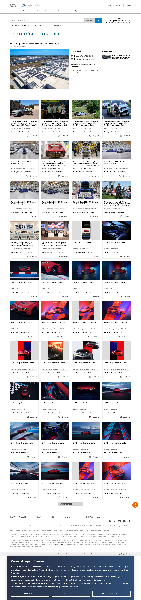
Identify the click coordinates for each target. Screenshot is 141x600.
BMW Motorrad (70, 517)
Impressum (44, 554)
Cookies (106, 554)
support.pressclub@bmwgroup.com (119, 22)
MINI (52, 517)
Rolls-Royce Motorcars (94, 517)
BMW (39, 517)
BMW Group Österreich (18, 517)
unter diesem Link (58, 544)
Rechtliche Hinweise (65, 554)
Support (12, 554)
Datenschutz (88, 554)
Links (28, 554)
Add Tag (89, 20)
